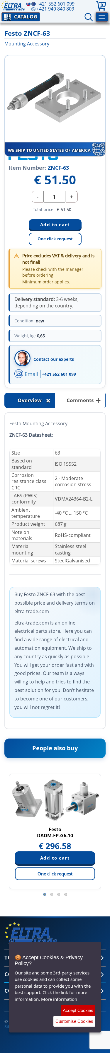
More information (59, 999)
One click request (55, 238)
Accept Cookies (78, 1010)
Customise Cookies (74, 1021)
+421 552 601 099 (59, 374)
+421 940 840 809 (55, 9)
